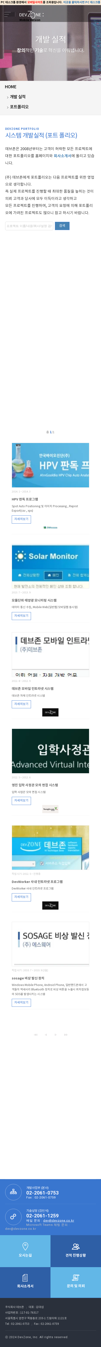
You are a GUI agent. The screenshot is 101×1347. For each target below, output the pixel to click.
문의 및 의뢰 (76, 1286)
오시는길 (25, 1255)
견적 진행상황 (76, 1255)
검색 (62, 226)
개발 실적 (18, 97)
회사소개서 (62, 156)
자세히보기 (21, 519)
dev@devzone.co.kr (58, 1220)
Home (10, 87)
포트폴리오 (19, 107)
